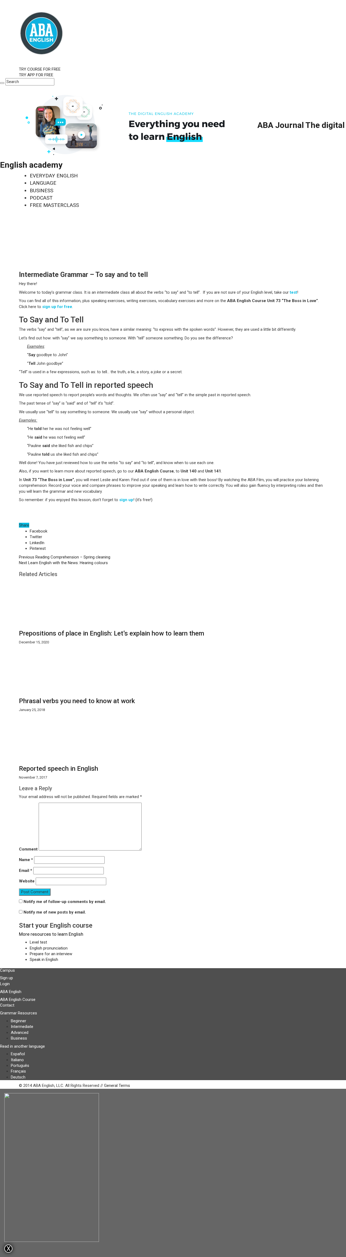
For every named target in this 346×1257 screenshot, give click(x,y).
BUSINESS (41, 190)
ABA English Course (17, 999)
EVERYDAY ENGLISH (54, 176)
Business (19, 1038)
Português (20, 1065)
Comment (28, 849)
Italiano (17, 1059)
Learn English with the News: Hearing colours (63, 562)
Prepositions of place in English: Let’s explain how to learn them (111, 633)
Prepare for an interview (51, 953)
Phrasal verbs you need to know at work (77, 701)
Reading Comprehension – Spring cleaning (64, 557)
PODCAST (41, 198)
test (293, 292)
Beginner (18, 1020)
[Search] (2, 83)
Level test (38, 942)
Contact (7, 1005)
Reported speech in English (58, 768)
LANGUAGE (43, 183)
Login (5, 983)
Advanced (19, 1032)
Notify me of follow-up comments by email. (65, 901)
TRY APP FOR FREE (36, 74)
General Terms (117, 1085)
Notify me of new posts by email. (55, 912)
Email (25, 870)
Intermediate (22, 1026)
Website (27, 881)
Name (26, 859)
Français (18, 1071)
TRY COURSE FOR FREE (40, 69)
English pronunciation (49, 948)
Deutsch (18, 1077)
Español (18, 1053)
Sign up (6, 977)
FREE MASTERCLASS (54, 205)
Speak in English (44, 959)
